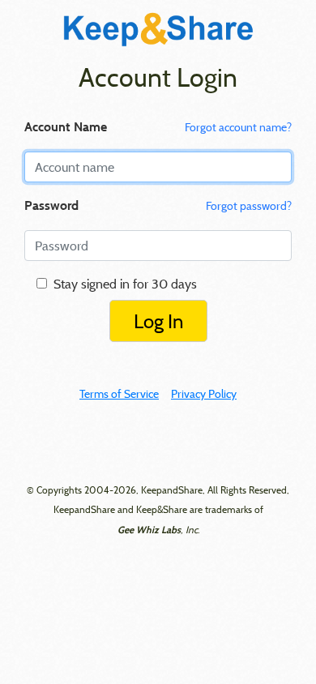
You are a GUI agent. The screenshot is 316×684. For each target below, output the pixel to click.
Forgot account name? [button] (238, 127)
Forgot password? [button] (249, 206)
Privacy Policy (204, 394)
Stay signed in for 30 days (122, 284)
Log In (158, 321)
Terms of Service (119, 394)
